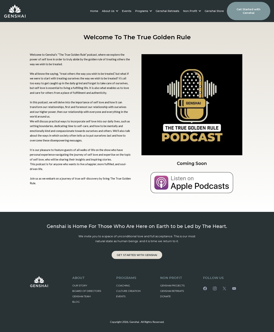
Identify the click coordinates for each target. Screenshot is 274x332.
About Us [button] (108, 11)
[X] (224, 288)
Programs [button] (142, 11)
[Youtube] (234, 288)
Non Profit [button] (190, 11)
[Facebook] (205, 288)
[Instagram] (215, 288)
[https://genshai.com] (15, 11)
